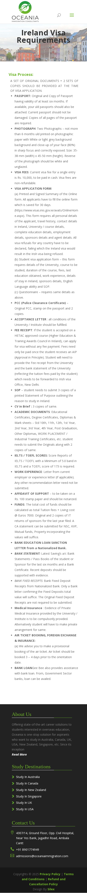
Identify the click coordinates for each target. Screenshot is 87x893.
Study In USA (25, 809)
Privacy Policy (50, 874)
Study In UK (24, 803)
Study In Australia (28, 777)
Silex (51, 889)
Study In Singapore (29, 796)
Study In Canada (27, 783)
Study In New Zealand (31, 790)
